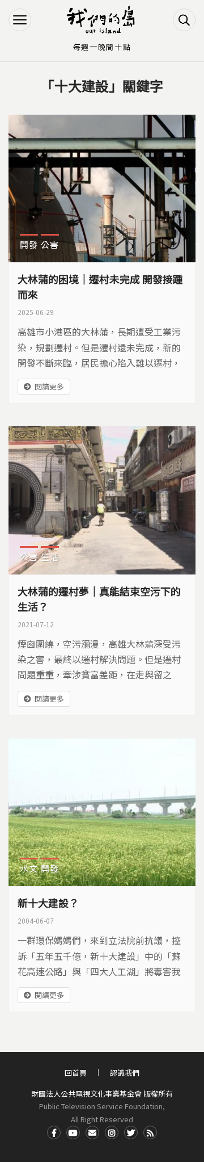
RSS (150, 1132)
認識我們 (124, 1072)
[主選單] (19, 20)
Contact (92, 1132)
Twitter (131, 1132)
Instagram (111, 1132)
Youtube (73, 1132)
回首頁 (76, 1072)
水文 (29, 868)
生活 (50, 557)
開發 (29, 244)
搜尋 (184, 20)
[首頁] (102, 20)
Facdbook (54, 1132)
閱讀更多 (49, 386)
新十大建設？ (48, 902)
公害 (50, 244)
